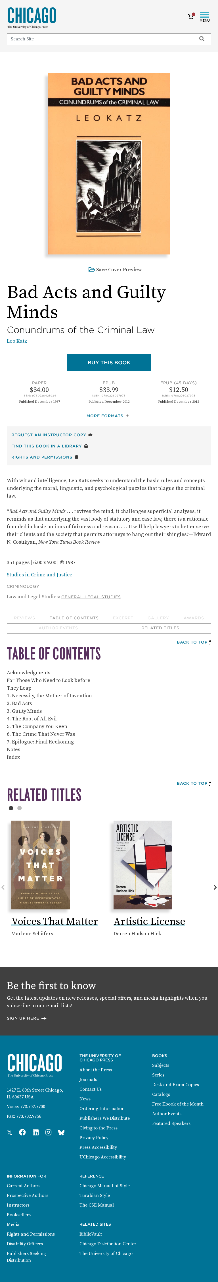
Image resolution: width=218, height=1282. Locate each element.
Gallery (158, 618)
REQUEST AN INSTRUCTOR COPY (52, 434)
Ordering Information (102, 1109)
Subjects (160, 1065)
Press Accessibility (98, 1147)
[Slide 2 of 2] (19, 808)
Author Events (58, 627)
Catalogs (161, 1094)
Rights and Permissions (45, 457)
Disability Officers (25, 1244)
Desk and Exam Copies (175, 1085)
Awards (194, 618)
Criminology (23, 586)
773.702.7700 (32, 1107)
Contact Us (90, 1089)
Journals (88, 1079)
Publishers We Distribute (104, 1118)
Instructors (18, 1205)
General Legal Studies (91, 596)
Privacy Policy (93, 1138)
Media (13, 1224)
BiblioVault (90, 1234)
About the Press (95, 1070)
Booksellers (19, 1215)
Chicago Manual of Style (104, 1186)
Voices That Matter (54, 921)
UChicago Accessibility (102, 1157)
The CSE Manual (96, 1205)
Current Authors (23, 1186)
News (85, 1099)
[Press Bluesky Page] (61, 1132)
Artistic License (149, 921)
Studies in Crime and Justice (39, 575)
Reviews (24, 618)
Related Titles (160, 627)
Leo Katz (17, 341)
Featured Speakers (171, 1123)
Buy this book (119, 362)
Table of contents (74, 618)
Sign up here (27, 1018)
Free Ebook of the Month (178, 1104)
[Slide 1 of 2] (11, 808)
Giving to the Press (98, 1128)
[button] (109, 416)
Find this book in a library (50, 446)
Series (158, 1075)
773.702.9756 (28, 1116)
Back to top (192, 642)
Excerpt (123, 618)
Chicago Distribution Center (107, 1244)
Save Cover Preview (119, 269)
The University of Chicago (106, 1253)
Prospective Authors (27, 1195)
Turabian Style (94, 1195)
